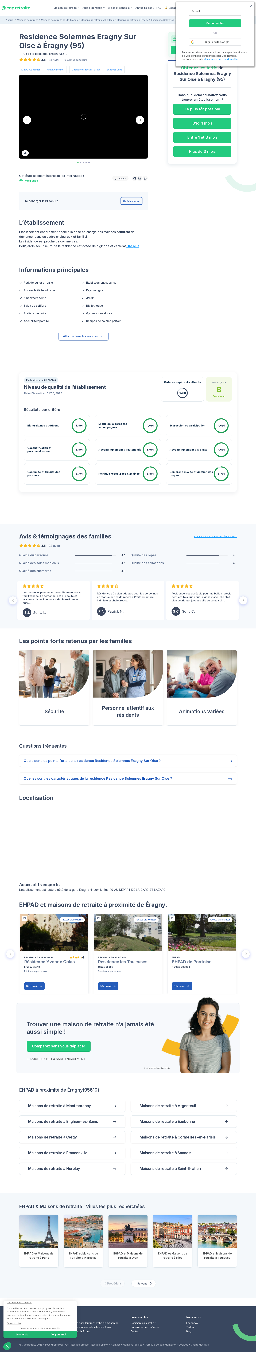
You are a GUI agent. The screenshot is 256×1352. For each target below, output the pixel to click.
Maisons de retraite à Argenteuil (167, 1106)
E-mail (196, 11)
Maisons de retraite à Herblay (54, 1168)
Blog (189, 1331)
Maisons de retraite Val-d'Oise (97, 19)
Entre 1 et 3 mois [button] (202, 137)
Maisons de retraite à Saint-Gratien (170, 1168)
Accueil (10, 19)
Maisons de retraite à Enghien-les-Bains (63, 1121)
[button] (134, 178)
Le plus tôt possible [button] (202, 109)
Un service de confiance (145, 1327)
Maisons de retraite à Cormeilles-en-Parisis (177, 1137)
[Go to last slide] (27, 120)
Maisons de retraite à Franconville (57, 1153)
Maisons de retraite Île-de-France (59, 19)
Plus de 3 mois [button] (202, 151)
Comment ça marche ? (143, 1322)
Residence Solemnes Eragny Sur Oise (171, 19)
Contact (135, 1331)
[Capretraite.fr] (16, 7)
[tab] (78, 162)
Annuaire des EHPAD (148, 7)
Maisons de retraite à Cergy (52, 1137)
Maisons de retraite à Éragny (132, 19)
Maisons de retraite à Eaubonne (167, 1121)
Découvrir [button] (32, 986)
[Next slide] (140, 120)
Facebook (192, 1322)
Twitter (190, 1327)
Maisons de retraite (27, 19)
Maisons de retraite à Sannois (165, 1153)
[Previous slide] (13, 600)
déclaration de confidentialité (221, 59)
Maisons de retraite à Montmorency (59, 1106)
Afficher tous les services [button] (81, 336)
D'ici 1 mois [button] (202, 123)
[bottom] (24, 918)
